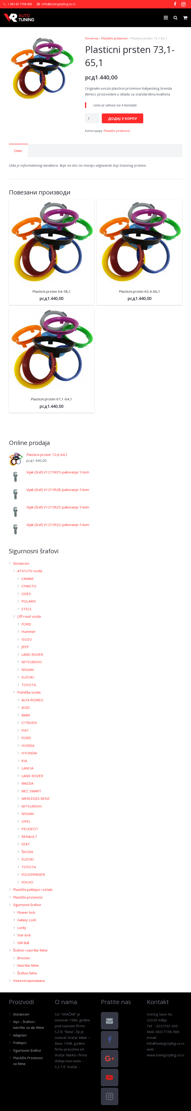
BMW (25, 715)
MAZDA (27, 783)
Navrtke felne (28, 965)
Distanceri (21, 563)
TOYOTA (28, 684)
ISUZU (26, 639)
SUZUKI (27, 677)
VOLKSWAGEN (33, 874)
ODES (26, 593)
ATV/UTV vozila (29, 570)
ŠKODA (27, 851)
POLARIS (28, 601)
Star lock (24, 935)
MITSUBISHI (31, 662)
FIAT (25, 730)
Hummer (28, 631)
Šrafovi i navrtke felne (30, 950)
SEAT (25, 844)
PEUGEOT (29, 828)
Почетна (91, 38)
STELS (26, 609)
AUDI (25, 707)
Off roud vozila (29, 616)
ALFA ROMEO (32, 700)
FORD (26, 624)
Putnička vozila (29, 692)
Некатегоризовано (29, 980)
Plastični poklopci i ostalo (33, 889)
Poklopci (19, 1042)
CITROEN (29, 722)
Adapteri (20, 1035)
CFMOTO (28, 586)
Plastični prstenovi (114, 38)
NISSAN (27, 669)
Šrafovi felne (27, 973)
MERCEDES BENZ (35, 798)
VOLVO (27, 882)
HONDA (27, 745)
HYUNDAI (29, 753)
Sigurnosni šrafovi (27, 904)
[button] (68, 43)
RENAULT (29, 836)
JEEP (25, 646)
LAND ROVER (32, 654)
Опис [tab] (18, 150)
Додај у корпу (122, 118)
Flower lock (26, 912)
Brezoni (23, 958)
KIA (24, 760)
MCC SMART (31, 791)
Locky (21, 927)
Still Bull (23, 942)
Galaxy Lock (26, 919)
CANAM (27, 578)
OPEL (26, 821)
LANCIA (27, 768)
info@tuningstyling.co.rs (58, 4)
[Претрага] (175, 18)
